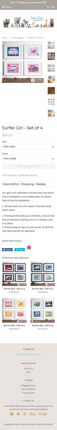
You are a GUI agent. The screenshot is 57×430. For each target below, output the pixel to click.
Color (5, 153)
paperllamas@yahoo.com (28, 354)
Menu (8, 7)
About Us (28, 368)
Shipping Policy (29, 385)
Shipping (27, 184)
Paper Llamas (27, 424)
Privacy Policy (28, 393)
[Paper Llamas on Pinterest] (18, 414)
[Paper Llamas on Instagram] (24, 414)
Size (4, 141)
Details (41, 184)
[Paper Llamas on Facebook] (11, 414)
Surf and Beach (17, 38)
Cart (52, 7)
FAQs (28, 372)
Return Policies (29, 389)
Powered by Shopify (44, 424)
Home (4, 38)
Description (11, 184)
